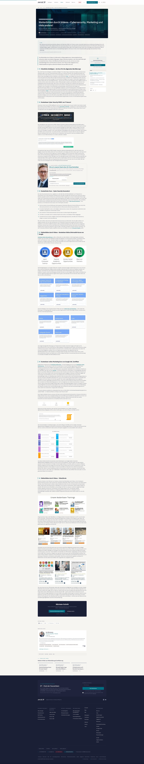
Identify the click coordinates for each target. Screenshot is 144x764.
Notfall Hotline (59, 751)
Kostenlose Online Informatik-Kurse (45, 237)
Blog (44, 7)
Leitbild (78, 756)
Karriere (97, 730)
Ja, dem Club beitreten (80, 183)
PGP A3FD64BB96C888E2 (51, 636)
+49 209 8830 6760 (42, 751)
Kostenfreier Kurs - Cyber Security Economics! (97, 77)
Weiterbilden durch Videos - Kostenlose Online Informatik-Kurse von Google (97, 80)
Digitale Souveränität (100, 717)
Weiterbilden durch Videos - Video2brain (96, 84)
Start (38, 7)
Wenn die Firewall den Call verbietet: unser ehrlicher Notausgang (60, 174)
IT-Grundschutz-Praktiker (77, 718)
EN (99, 2)
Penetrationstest (41, 712)
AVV (50, 756)
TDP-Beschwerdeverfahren (71, 756)
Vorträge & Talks (99, 728)
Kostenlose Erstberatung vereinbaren (57, 611)
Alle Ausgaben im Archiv (57, 692)
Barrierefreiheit (87, 756)
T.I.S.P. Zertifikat (76, 714)
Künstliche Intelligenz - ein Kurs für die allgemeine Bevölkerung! (96, 73)
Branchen (56, 2)
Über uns (73, 2)
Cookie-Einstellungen (102, 756)
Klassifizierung (93, 756)
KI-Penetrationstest (41, 719)
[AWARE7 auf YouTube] (105, 699)
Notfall (80, 2)
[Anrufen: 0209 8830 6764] (84, 2)
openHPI (54, 370)
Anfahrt (97, 741)
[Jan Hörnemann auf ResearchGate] (83, 646)
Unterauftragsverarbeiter (56, 756)
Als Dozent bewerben (69, 751)
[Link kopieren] (95, 90)
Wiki (85, 712)
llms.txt (97, 756)
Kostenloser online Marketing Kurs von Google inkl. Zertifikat (97, 82)
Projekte (97, 726)
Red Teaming (40, 715)
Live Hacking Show (64, 710)
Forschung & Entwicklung (100, 724)
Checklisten (87, 717)
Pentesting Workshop (76, 716)
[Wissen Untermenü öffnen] (64, 2)
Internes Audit (52, 714)
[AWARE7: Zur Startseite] (41, 2)
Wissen (62, 2)
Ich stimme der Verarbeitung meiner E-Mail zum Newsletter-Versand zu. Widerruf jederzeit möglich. (93, 693)
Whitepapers (87, 715)
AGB (48, 756)
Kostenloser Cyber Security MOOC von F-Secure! (96, 76)
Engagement (98, 719)
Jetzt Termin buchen (97, 65)
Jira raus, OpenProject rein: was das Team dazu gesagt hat (59, 175)
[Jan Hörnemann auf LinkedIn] (84, 646)
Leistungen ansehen (70, 611)
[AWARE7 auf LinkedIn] (103, 699)
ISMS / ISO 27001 (53, 712)
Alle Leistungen (40, 710)
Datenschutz (67, 185)
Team (97, 712)
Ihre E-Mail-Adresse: (52, 181)
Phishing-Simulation (64, 712)
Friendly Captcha (64, 179)
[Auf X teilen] (93, 90)
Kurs (67, 76)
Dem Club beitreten (93, 688)
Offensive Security (42, 708)
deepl (47, 90)
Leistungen (50, 2)
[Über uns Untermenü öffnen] (76, 2)
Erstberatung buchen (91, 2)
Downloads (87, 719)
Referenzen (68, 2)
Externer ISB (52, 716)
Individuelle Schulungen (65, 715)
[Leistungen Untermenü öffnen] (52, 2)
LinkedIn (41, 623)
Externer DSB (52, 718)
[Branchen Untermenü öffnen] (59, 2)
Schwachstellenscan (41, 717)
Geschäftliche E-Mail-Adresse (87, 682)
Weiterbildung (76, 708)
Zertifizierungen (99, 715)
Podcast (86, 724)
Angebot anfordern (99, 739)
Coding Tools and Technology (70, 308)
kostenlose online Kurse (56, 364)
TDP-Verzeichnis (63, 756)
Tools (86, 726)
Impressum (40, 756)
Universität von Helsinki (64, 106)
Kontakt (97, 737)
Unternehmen (99, 708)
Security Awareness (66, 708)
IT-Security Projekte (76, 228)
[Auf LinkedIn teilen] (91, 90)
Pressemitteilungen (99, 734)
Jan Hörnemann (43, 32)
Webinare (86, 722)
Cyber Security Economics (74, 201)
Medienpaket (98, 732)
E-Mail (58, 623)
